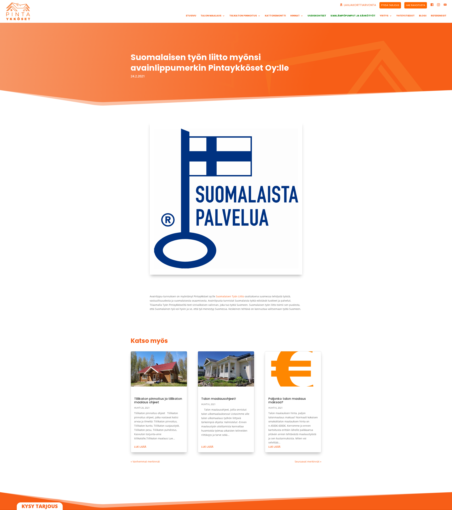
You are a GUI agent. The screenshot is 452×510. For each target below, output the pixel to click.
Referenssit (438, 15)
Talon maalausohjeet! (218, 398)
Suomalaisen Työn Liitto (230, 296)
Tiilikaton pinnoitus (243, 15)
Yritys (384, 15)
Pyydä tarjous (390, 5)
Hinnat (295, 15)
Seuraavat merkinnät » (308, 461)
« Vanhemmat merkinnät (145, 461)
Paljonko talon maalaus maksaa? (287, 400)
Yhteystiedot (405, 15)
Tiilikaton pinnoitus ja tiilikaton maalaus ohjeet (158, 400)
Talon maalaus (211, 15)
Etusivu (191, 15)
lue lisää (140, 446)
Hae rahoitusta (415, 5)
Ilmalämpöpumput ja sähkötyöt (353, 15)
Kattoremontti (275, 15)
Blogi (422, 15)
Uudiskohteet (317, 15)
